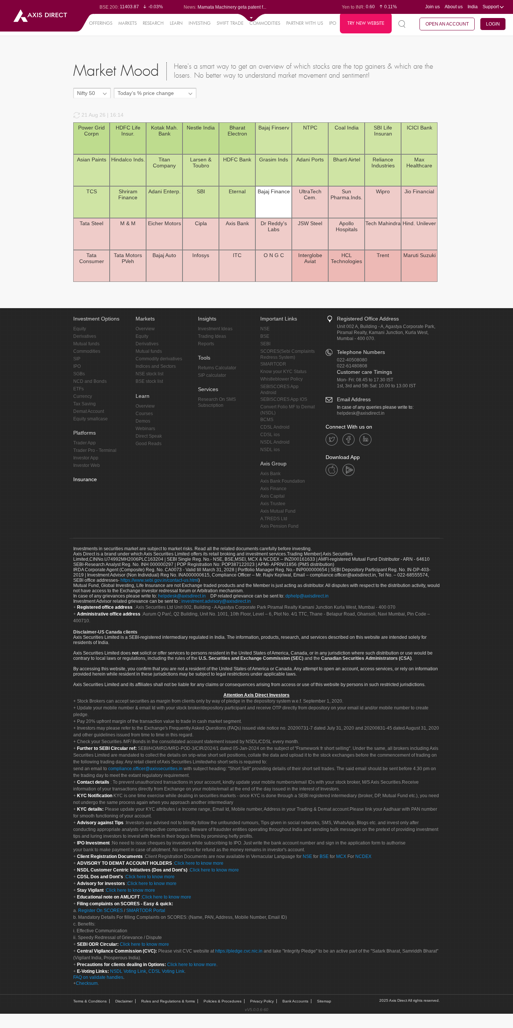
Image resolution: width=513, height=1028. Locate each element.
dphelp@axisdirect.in (307, 596)
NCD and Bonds (90, 381)
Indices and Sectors (156, 366)
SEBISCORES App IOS (283, 399)
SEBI (265, 343)
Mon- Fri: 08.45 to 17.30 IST (365, 379)
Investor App (85, 458)
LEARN (176, 23)
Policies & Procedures (222, 1001)
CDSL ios (270, 434)
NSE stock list (149, 373)
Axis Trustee (272, 503)
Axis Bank (270, 473)
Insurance (85, 479)
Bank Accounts (295, 1001)
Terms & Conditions (90, 1001)
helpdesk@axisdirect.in (361, 413)
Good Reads (148, 443)
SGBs (79, 373)
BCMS (266, 419)
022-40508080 (352, 360)
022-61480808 (352, 366)
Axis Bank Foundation (282, 481)
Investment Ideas (215, 328)
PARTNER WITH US (304, 23)
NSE (265, 328)
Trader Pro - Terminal (94, 450)
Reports (206, 343)
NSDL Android (275, 442)
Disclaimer (124, 1001)
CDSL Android (275, 427)
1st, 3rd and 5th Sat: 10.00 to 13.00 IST (376, 385)
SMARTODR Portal (145, 910)
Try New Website (365, 23)
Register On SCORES (100, 910)
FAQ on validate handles (98, 977)
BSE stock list (149, 381)
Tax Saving (84, 403)
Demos (143, 421)
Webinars (145, 428)
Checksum (87, 983)
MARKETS (127, 23)
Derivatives (84, 336)
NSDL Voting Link (128, 971)
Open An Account (447, 24)
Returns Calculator (217, 367)
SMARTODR (273, 364)
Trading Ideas (212, 336)
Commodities (86, 351)
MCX (341, 856)
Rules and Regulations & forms (168, 1001)
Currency (82, 396)
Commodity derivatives (159, 358)
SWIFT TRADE (230, 23)
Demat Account (88, 411)
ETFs (78, 388)
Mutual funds (86, 343)
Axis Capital (272, 496)
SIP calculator (212, 375)
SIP (76, 358)
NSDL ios (270, 449)
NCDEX (363, 856)
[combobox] (92, 93)
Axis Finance (273, 488)
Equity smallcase (90, 418)
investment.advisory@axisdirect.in (216, 601)
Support (491, 6)
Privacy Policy (262, 1001)
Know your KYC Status (283, 371)
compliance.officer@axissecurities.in (145, 768)
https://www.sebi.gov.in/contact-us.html (159, 580)
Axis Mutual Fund (278, 511)
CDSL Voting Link (166, 971)
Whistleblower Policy (281, 379)
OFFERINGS (100, 23)
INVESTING (200, 23)
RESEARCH (153, 23)
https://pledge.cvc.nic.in (239, 951)
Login (493, 24)
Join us (432, 6)
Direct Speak (149, 436)
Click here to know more (198, 863)
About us (454, 6)
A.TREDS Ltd (273, 518)
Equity (79, 328)
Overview (145, 328)
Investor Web (86, 465)
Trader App (84, 443)
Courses (144, 413)
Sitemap (324, 1001)
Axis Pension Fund (279, 526)
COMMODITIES (264, 23)
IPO (332, 23)
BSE (264, 336)
